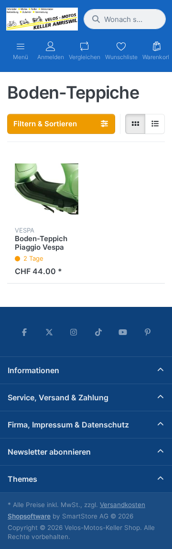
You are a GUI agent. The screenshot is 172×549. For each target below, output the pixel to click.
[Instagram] (73, 332)
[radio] (135, 124)
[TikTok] (98, 332)
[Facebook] (24, 332)
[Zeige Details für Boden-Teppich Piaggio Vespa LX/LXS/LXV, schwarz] (46, 189)
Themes (22, 479)
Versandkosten (122, 504)
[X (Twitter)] (49, 332)
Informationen (33, 370)
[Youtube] (123, 332)
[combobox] (125, 19)
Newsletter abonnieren (49, 452)
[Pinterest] (147, 332)
